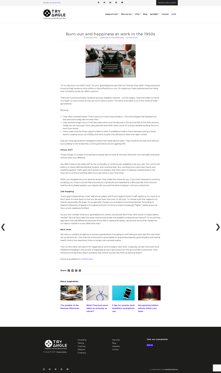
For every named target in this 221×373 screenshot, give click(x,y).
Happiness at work (107, 38)
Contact (165, 14)
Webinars (81, 350)
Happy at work (111, 14)
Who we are (126, 14)
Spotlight (154, 14)
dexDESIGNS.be (171, 369)
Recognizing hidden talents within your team (148, 308)
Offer (137, 14)
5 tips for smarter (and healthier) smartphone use (123, 308)
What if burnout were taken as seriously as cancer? (97, 308)
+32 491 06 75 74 (55, 3)
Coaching (81, 346)
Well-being (119, 38)
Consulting (82, 340)
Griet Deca (133, 38)
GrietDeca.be (87, 259)
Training (81, 343)
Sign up (150, 345)
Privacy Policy (62, 352)
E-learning (82, 353)
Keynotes (116, 340)
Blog (145, 14)
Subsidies (116, 346)
